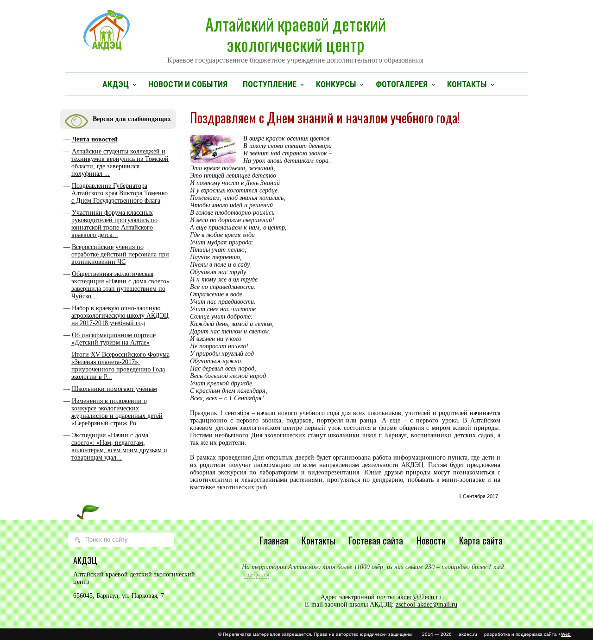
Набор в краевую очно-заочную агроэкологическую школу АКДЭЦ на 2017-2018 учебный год (120, 315)
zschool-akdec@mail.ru (426, 604)
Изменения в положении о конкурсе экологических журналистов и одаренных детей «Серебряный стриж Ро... (117, 412)
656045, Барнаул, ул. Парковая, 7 (118, 595)
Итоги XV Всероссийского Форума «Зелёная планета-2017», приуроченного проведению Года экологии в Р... (120, 365)
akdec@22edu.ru (419, 597)
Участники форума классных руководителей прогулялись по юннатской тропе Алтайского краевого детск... (114, 223)
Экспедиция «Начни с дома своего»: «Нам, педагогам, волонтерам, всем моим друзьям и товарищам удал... (119, 446)
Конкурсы (336, 84)
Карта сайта (481, 540)
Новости (431, 540)
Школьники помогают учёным (114, 388)
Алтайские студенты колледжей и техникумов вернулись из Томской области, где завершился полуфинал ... (120, 162)
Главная (273, 540)
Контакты (467, 84)
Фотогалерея (402, 84)
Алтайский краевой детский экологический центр (295, 37)
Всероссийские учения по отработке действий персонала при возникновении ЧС (120, 254)
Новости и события (187, 84)
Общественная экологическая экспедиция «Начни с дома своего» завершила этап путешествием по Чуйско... (120, 285)
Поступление (269, 84)
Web (566, 634)
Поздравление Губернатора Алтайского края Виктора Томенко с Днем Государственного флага (119, 193)
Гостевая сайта (376, 540)
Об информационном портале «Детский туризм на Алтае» (113, 339)
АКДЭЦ (115, 84)
